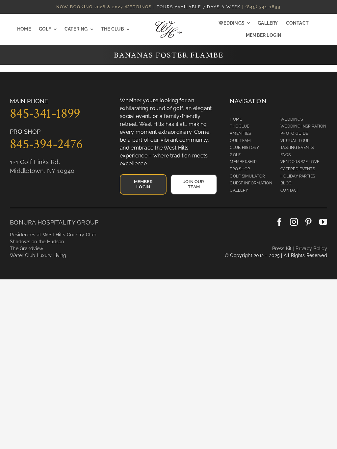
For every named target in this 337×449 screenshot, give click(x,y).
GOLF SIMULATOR (247, 176)
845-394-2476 (46, 144)
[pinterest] (308, 222)
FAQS (285, 155)
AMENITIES (240, 133)
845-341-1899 (45, 114)
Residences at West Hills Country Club (53, 234)
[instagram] (294, 222)
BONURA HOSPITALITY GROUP (54, 222)
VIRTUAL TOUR (295, 140)
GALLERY (239, 190)
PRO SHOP (240, 169)
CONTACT (289, 190)
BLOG (286, 183)
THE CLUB (239, 126)
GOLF (235, 155)
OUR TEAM (240, 140)
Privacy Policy (310, 248)
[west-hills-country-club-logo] (168, 23)
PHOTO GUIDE (294, 133)
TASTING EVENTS (297, 147)
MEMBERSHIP (243, 161)
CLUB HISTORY (244, 147)
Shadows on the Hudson (37, 241)
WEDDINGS (291, 119)
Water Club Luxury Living (38, 255)
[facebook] (279, 222)
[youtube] (323, 222)
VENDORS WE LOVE (299, 161)
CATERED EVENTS (297, 169)
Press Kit (282, 248)
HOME (236, 119)
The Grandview (26, 248)
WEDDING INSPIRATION (303, 126)
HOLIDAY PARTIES (297, 176)
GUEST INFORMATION (251, 183)
